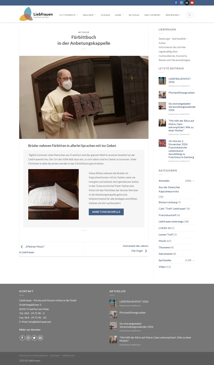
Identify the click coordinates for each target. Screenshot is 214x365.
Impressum (68, 355)
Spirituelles (165, 260)
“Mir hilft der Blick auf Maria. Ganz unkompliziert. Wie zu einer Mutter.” (181, 125)
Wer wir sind (172, 15)
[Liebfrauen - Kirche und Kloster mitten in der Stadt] (36, 14)
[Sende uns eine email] (186, 2)
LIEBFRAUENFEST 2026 (180, 80)
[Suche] (189, 15)
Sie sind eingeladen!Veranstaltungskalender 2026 (182, 106)
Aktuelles (134, 15)
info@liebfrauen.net (39, 321)
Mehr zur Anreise (29, 329)
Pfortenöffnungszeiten (182, 92)
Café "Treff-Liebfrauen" (172, 208)
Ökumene (164, 247)
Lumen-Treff (166, 234)
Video (162, 266)
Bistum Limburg (168, 202)
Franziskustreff (167, 215)
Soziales (105, 15)
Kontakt (55, 355)
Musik (118, 15)
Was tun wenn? (152, 15)
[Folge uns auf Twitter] (34, 338)
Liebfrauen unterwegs (171, 221)
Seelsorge (88, 15)
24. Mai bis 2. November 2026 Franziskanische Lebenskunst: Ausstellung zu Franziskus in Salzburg (181, 149)
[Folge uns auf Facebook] (176, 2)
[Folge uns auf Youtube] (192, 2)
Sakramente (165, 253)
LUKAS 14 (165, 227)
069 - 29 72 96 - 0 (34, 313)
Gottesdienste (67, 15)
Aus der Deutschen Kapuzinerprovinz (169, 189)
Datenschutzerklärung (33, 355)
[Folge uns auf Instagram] (181, 2)
